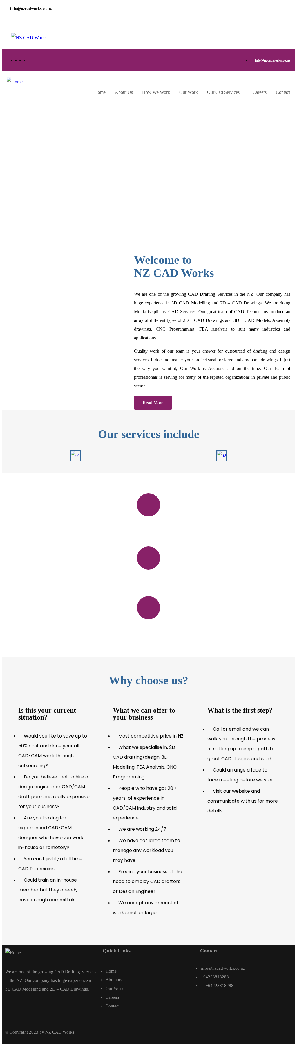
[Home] (15, 82)
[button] (153, 403)
